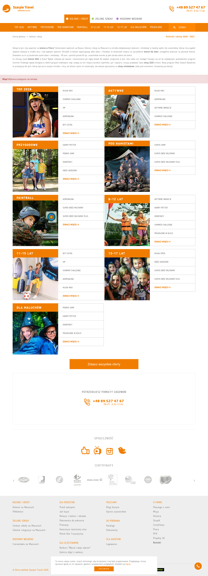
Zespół (156, 520)
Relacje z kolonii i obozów (73, 516)
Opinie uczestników (116, 511)
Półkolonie (18, 511)
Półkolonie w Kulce (163, 233)
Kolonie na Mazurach (23, 507)
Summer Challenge (72, 99)
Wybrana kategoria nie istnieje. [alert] (20, 79)
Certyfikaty (158, 524)
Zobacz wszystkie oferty (104, 364)
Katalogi (110, 525)
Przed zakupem (67, 507)
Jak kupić (64, 511)
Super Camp (160, 145)
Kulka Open (159, 253)
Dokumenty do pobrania (72, 520)
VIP (64, 107)
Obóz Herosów (70, 170)
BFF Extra (67, 125)
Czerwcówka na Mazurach (26, 544)
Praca (156, 529)
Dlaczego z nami (161, 507)
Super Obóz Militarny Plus (167, 162)
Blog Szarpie (112, 507)
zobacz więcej (70, 133)
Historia (157, 516)
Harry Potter (69, 145)
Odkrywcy (67, 162)
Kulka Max (68, 90)
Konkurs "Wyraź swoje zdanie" (75, 547)
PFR (155, 533)
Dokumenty (112, 530)
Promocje (64, 524)
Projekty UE (159, 538)
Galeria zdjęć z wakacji (71, 552)
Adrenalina (68, 116)
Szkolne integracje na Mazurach (29, 530)
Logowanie (111, 544)
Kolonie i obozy (79, 18)
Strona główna (19, 36)
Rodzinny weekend (131, 18)
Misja (156, 511)
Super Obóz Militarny (164, 153)
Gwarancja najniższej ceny (73, 529)
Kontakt (157, 542)
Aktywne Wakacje (162, 107)
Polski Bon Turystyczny (71, 533)
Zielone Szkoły (104, 18)
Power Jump (68, 153)
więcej (127, 564)
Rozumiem (104, 569)
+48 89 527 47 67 (190, 7)
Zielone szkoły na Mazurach (27, 525)
